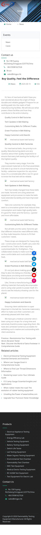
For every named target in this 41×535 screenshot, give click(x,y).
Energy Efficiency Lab (15, 438)
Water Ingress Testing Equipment (21, 455)
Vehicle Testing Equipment (18, 441)
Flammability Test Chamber (18, 462)
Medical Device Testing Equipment (21, 469)
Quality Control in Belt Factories (18, 117)
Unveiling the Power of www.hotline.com (20, 394)
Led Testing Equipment (16, 452)
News (20, 11)
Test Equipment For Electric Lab (20, 476)
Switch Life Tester (14, 448)
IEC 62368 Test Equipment (17, 473)
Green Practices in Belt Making (17, 130)
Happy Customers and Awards (17, 135)
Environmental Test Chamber (19, 459)
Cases (8, 46)
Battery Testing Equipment (18, 445)
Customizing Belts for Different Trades (21, 126)
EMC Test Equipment (15, 466)
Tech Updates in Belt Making (16, 122)
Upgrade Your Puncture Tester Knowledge (21, 398)
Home (8, 24)
